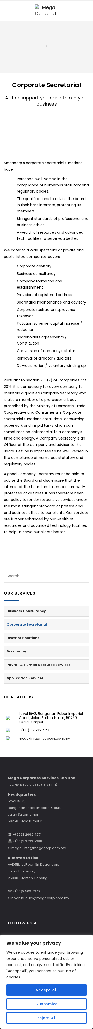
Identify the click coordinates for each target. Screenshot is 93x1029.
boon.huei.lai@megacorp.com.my (40, 898)
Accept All (47, 990)
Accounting (17, 651)
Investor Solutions (23, 637)
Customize (46, 1004)
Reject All (47, 1017)
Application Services (25, 678)
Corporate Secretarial (27, 624)
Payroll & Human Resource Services (38, 664)
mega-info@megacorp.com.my (38, 847)
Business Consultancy (26, 611)
